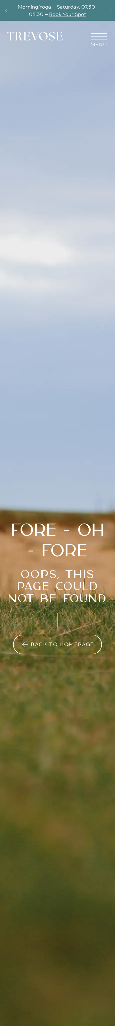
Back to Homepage (62, 644)
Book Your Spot (67, 14)
